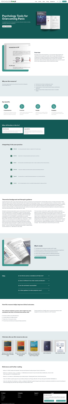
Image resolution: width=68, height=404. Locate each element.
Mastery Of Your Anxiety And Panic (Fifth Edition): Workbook (20, 354)
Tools (36, 1)
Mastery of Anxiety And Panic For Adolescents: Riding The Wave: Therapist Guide (34, 354)
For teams (2, 398)
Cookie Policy (47, 398)
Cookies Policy (28, 403)
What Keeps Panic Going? (60, 353)
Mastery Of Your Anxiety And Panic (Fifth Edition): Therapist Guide (8, 354)
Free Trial (64, 1)
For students (3, 397)
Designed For (52, 1)
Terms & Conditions (18, 403)
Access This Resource (7, 26)
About (44, 1)
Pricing (47, 1)
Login (60, 1)
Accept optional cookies (49, 400)
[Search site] (58, 1)
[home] (8, 1)
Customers (19, 397)
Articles (39, 1)
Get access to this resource (40, 257)
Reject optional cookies (61, 400)
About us (19, 394)
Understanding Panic (47, 353)
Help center (36, 394)
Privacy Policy (23, 403)
